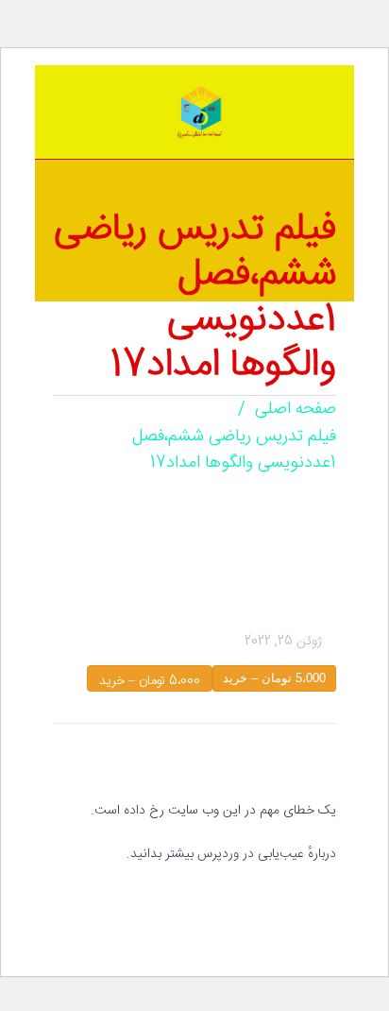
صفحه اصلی (295, 409)
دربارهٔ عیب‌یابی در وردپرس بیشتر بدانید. (231, 854)
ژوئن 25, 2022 (283, 641)
